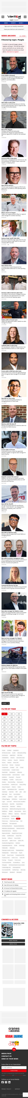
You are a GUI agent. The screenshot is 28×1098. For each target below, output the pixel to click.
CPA (17, 767)
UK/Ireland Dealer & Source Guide (16, 865)
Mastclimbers (19, 804)
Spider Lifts (20, 840)
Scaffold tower (10, 835)
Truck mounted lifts (6, 862)
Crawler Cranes (15, 770)
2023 (12, 717)
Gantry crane (19, 779)
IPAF (17, 791)
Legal (15, 796)
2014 (12, 727)
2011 (12, 730)
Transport (10, 860)
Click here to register (13, 52)
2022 (19, 717)
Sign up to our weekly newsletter (14, 26)
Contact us (6, 1056)
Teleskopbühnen (19, 850)
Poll (21, 821)
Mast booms (5, 804)
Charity (11, 765)
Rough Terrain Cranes (17, 833)
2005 (12, 737)
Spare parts (5, 840)
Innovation (21, 789)
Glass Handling (11, 782)
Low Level (9, 801)
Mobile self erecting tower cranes (17, 809)
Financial (18, 777)
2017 (12, 724)
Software (10, 838)
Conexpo (12, 767)
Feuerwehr (11, 777)
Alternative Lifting (21, 752)
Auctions (10, 760)
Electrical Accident (6, 774)
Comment (17, 765)
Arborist (12, 757)
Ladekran (10, 796)
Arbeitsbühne (5, 757)
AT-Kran (4, 760)
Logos (3, 801)
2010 (19, 730)
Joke (25, 791)
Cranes (21, 767)
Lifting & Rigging (6, 799)
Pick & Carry (5, 821)
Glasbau (4, 782)
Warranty (23, 869)
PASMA (12, 818)
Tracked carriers (6, 857)
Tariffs (15, 845)
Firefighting (4, 779)
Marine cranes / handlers (19, 801)
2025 (19, 714)
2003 (4, 740)
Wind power (5, 872)
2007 (19, 733)
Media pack (13, 944)
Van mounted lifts (6, 869)
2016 (19, 724)
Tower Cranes (10, 855)
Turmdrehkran (16, 862)
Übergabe (4, 865)
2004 (19, 737)
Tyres (23, 862)
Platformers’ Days (14, 821)
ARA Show (19, 755)
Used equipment (16, 867)
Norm (24, 811)
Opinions (17, 813)
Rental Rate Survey (6, 830)
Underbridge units (6, 867)
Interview (11, 791)
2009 (4, 733)
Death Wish (4, 772)
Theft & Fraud (14, 852)
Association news (20, 757)
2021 (4, 720)
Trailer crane (15, 857)
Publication (4, 823)
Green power (20, 782)
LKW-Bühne (14, 799)
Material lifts (5, 806)
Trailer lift (22, 857)
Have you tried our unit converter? (14, 29)
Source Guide (17, 838)
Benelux (9, 762)
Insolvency (4, 791)
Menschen (12, 806)
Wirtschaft (19, 872)
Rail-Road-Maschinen (7, 826)
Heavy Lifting (23, 784)
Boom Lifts (15, 762)
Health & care (14, 784)
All (4, 714)
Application (12, 755)
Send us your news (9, 1059)
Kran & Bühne (17, 794)
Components (5, 767)
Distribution (12, 772)
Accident (9, 750)
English (11, 20)
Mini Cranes (5, 809)
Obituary (4, 813)
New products (18, 811)
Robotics (15, 830)
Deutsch (16, 20)
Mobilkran (4, 811)
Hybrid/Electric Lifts (12, 789)
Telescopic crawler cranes (8, 850)
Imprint (17, 1089)
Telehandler (5, 848)
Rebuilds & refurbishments (8, 828)
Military (19, 806)
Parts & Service (5, 818)
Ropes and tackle (6, 833)
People (18, 818)
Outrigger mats (5, 816)
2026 (12, 714)
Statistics (18, 843)
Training (4, 860)
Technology (21, 845)
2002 (12, 740)
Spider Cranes (13, 840)
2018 (4, 724)
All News (23, 36)
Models (10, 811)
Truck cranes (17, 860)
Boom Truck (5, 765)
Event (23, 774)
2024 (4, 717)
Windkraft (12, 872)
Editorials (19, 772)
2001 (19, 740)
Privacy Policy (8, 1075)
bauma (3, 762)
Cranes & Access (6, 770)
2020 (12, 720)
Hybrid (3, 789)
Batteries (22, 760)
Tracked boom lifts (20, 855)
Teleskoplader (5, 852)
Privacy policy (6, 1089)
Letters (20, 796)
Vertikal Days (15, 869)
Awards (16, 760)
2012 (4, 730)
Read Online (13, 940)
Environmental (16, 774)
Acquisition (16, 750)
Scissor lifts (18, 835)
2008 (12, 733)
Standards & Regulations (8, 843)
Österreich (23, 813)
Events (13, 23)
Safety (3, 835)
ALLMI (13, 752)
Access (3, 750)
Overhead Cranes (15, 816)
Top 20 (20, 852)
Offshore (10, 813)
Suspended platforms (7, 845)
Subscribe (14, 1070)
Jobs (21, 791)
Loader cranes (22, 799)
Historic (14, 787)
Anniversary (5, 755)
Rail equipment (13, 823)
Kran (10, 794)
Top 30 (3, 855)
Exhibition (4, 777)
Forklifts (11, 779)
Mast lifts (12, 804)
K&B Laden (4, 794)
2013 (19, 727)
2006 (4, 737)
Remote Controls (20, 828)
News (6, 23)
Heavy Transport (6, 787)
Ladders (4, 796)
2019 (19, 720)
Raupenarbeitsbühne (19, 826)
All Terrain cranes (6, 752)
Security (4, 838)
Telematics (12, 848)
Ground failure (5, 784)
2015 (4, 727)
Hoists (19, 787)
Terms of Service (18, 1075)
